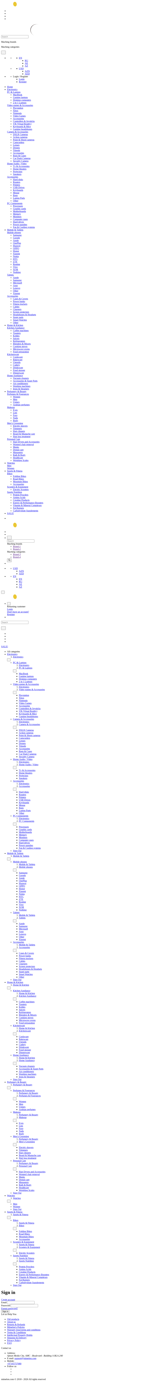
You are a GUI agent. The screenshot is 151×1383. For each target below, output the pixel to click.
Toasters (17, 333)
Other (15, 200)
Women (16, 397)
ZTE (15, 261)
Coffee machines (21, 330)
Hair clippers (19, 431)
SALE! (10, 513)
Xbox (15, 110)
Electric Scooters (21, 489)
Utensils (16, 362)
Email (4, 1302)
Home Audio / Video (17, 163)
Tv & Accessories (21, 166)
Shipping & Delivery (17, 1337)
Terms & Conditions (16, 1332)
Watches (11, 463)
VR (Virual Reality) (22, 124)
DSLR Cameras (20, 134)
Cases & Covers (20, 298)
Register (23, 82)
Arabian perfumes (21, 404)
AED (27, 74)
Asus (15, 285)
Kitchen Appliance (15, 328)
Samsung (17, 235)
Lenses (16, 145)
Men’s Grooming (15, 423)
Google (16, 238)
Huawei (16, 245)
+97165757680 (14, 1363)
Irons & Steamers (21, 389)
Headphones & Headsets (24, 314)
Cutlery (16, 365)
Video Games (19, 116)
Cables (16, 306)
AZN (27, 71)
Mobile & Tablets (15, 230)
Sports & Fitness (14, 471)
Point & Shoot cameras (23, 140)
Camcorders (18, 142)
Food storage (19, 370)
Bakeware (17, 359)
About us (11, 1322)
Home (10, 87)
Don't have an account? (18, 612)
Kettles (16, 336)
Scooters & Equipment (17, 487)
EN (20, 58)
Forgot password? (9, 1308)
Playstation (18, 108)
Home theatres (19, 169)
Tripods (16, 150)
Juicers (16, 338)
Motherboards (19, 211)
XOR (15, 269)
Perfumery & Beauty (16, 391)
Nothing (17, 272)
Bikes (9, 473)
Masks (16, 447)
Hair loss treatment (21, 436)
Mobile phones (14, 232)
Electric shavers (20, 426)
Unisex (16, 402)
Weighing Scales (20, 460)
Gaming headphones (22, 129)
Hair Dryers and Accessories (26, 442)
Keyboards (18, 190)
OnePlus (17, 243)
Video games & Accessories (20, 105)
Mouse (16, 192)
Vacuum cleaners (21, 378)
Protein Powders (20, 495)
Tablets (10, 275)
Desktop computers (22, 100)
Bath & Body (19, 455)
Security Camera (20, 161)
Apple (16, 240)
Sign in (5, 1311)
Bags (15, 195)
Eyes (15, 410)
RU (26, 60)
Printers (16, 185)
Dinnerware (18, 373)
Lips (15, 412)
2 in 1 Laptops (19, 102)
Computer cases (20, 219)
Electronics (12, 89)
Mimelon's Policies (16, 1327)
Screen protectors (21, 312)
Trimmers (17, 428)
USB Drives (18, 187)
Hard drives (18, 222)
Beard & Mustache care (24, 434)
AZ (26, 66)
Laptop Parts (19, 198)
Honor (16, 251)
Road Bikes (18, 479)
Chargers (17, 309)
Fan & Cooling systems (24, 227)
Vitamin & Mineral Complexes (27, 505)
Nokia (16, 256)
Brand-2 (17, 549)
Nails (15, 418)
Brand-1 (17, 546)
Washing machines (21, 386)
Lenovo (16, 288)
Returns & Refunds (16, 1324)
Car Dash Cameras (22, 158)
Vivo (15, 267)
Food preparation (21, 351)
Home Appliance (15, 375)
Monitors (17, 216)
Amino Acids (19, 497)
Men (15, 399)
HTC (15, 259)
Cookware (18, 357)
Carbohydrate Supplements (25, 510)
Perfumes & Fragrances (18, 394)
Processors (18, 206)
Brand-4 (17, 557)
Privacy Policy (14, 1340)
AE (26, 63)
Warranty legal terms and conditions (23, 1330)
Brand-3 (17, 554)
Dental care (18, 449)
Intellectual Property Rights (19, 1335)
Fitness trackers (20, 304)
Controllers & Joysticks (24, 121)
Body (15, 420)
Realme (16, 264)
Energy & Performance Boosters (28, 502)
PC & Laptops (13, 92)
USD (21, 68)
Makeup (11, 407)
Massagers (18, 452)
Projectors (17, 171)
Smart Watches (20, 320)
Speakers (17, 174)
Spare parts (18, 317)
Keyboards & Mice (22, 126)
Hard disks (18, 179)
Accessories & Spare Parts (25, 381)
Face (15, 415)
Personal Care (13, 439)
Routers (16, 182)
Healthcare (18, 457)
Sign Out (17, 850)
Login (21, 79)
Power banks (19, 301)
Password (5, 1305)
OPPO (16, 248)
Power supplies (20, 224)
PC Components (14, 203)
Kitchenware (13, 354)
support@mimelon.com (25, 1358)
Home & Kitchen (15, 325)
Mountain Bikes (20, 481)
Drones (16, 147)
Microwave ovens (21, 349)
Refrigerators (19, 341)
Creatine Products (21, 500)
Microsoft (17, 283)
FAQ (9, 1343)
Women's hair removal (23, 444)
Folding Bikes (19, 476)
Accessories (18, 118)
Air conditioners (20, 383)
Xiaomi (16, 253)
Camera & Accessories (17, 132)
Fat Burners (18, 508)
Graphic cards (19, 208)
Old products (13, 1319)
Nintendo (17, 113)
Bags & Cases (19, 155)
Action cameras (20, 137)
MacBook (17, 94)
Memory (17, 214)
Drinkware (18, 367)
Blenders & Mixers (22, 344)
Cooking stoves (20, 346)
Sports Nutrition (14, 492)
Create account (8, 1299)
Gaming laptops (20, 97)
